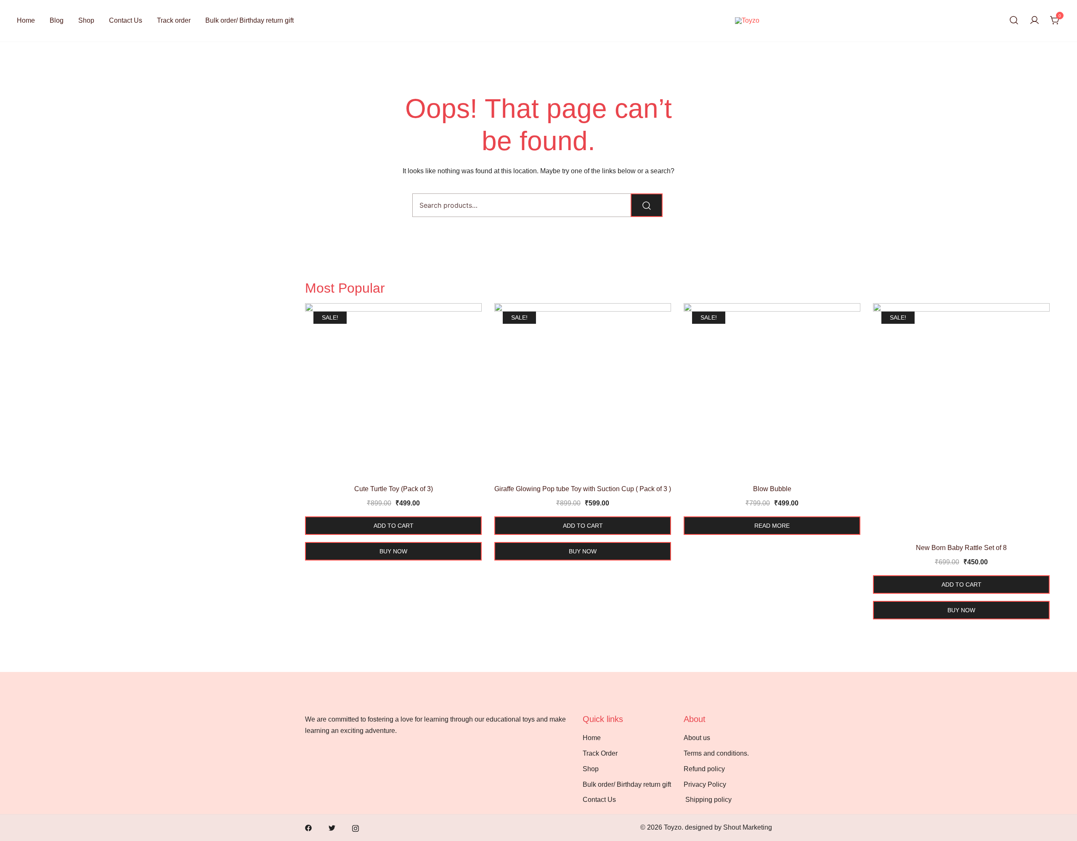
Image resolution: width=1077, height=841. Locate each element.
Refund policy (704, 768)
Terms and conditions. (716, 753)
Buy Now (393, 551)
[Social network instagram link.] (355, 827)
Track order (174, 20)
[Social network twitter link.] (332, 827)
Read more (772, 525)
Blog (57, 20)
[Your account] (1034, 20)
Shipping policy (709, 799)
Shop (86, 20)
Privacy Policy (705, 784)
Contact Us (125, 20)
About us (697, 737)
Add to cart (394, 525)
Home (26, 20)
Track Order (600, 753)
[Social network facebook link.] (308, 827)
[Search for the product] (647, 205)
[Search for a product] (1014, 20)
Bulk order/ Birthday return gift (249, 20)
